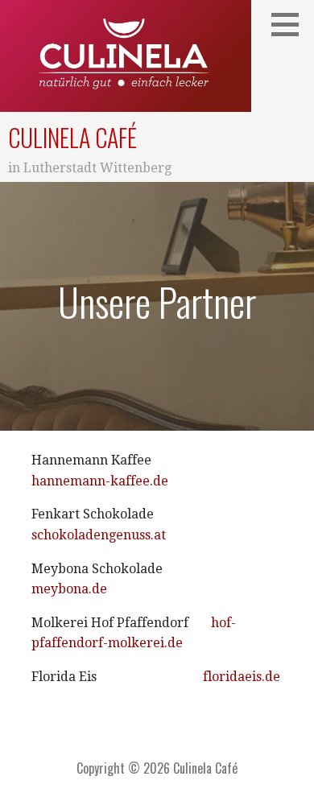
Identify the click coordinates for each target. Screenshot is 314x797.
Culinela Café (72, 137)
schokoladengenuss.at (98, 535)
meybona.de (69, 589)
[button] (290, 24)
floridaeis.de (241, 676)
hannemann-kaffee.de (99, 481)
